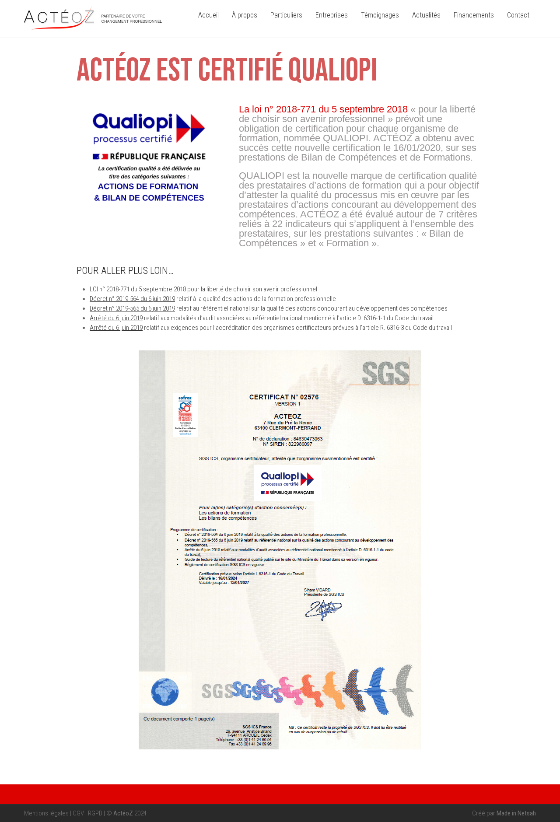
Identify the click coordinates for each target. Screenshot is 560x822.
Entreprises (331, 15)
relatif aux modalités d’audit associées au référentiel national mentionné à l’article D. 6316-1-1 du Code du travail (262, 318)
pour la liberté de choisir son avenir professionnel (203, 289)
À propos (244, 15)
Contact (518, 15)
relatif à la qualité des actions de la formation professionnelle (213, 299)
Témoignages (380, 15)
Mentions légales (46, 813)
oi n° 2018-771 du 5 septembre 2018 (323, 109)
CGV (78, 813)
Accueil (208, 15)
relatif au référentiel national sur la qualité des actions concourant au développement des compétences (269, 308)
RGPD (95, 813)
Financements (474, 15)
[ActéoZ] (93, 29)
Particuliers (286, 15)
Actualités (426, 15)
